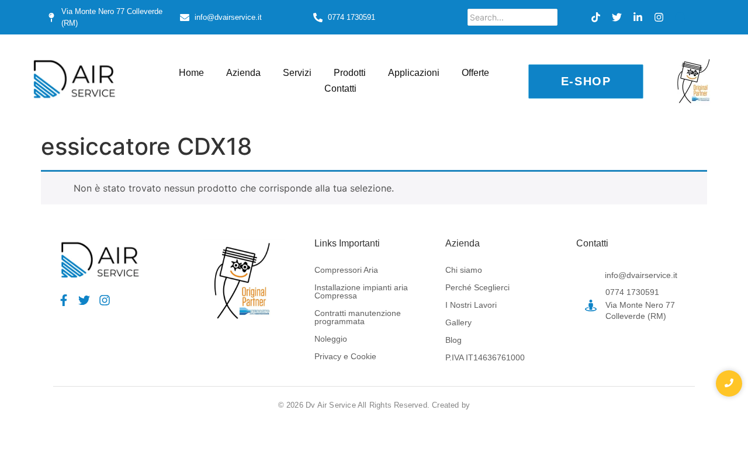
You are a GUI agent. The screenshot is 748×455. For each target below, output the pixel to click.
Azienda (243, 73)
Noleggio (330, 338)
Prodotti (350, 73)
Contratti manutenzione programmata (357, 317)
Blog (453, 340)
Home (191, 73)
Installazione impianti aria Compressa (361, 291)
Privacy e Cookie (345, 356)
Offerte (475, 73)
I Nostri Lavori (471, 305)
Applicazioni (413, 73)
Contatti (340, 88)
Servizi (297, 73)
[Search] (568, 17)
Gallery (458, 322)
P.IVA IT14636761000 (485, 357)
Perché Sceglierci (477, 287)
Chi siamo (463, 270)
